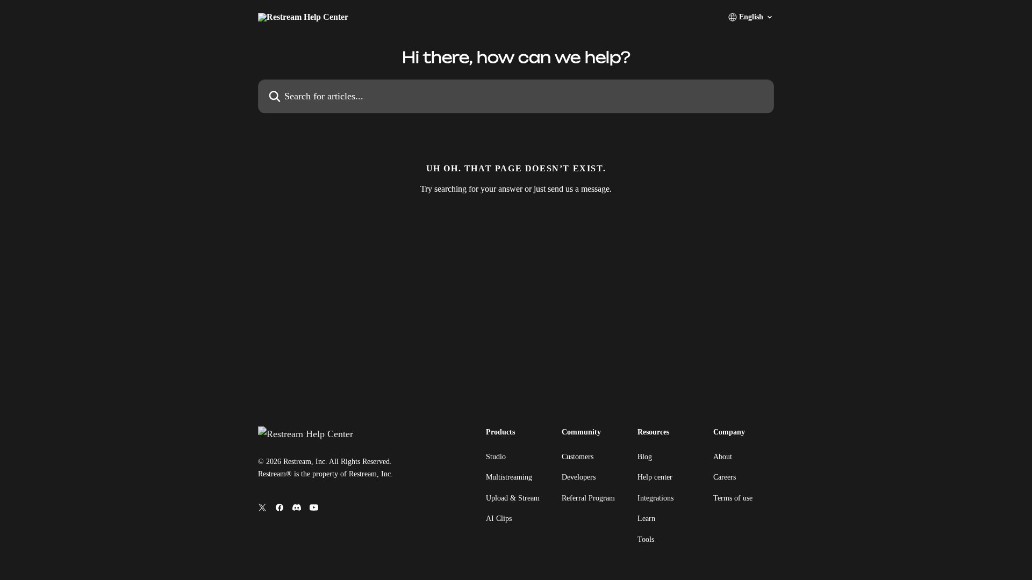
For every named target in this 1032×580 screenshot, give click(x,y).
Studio (496, 457)
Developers (579, 477)
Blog (644, 457)
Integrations (655, 498)
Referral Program (588, 498)
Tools (645, 539)
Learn (646, 518)
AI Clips (499, 518)
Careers (724, 477)
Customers (577, 457)
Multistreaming (509, 477)
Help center (654, 477)
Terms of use (732, 498)
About (722, 457)
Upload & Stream (513, 498)
